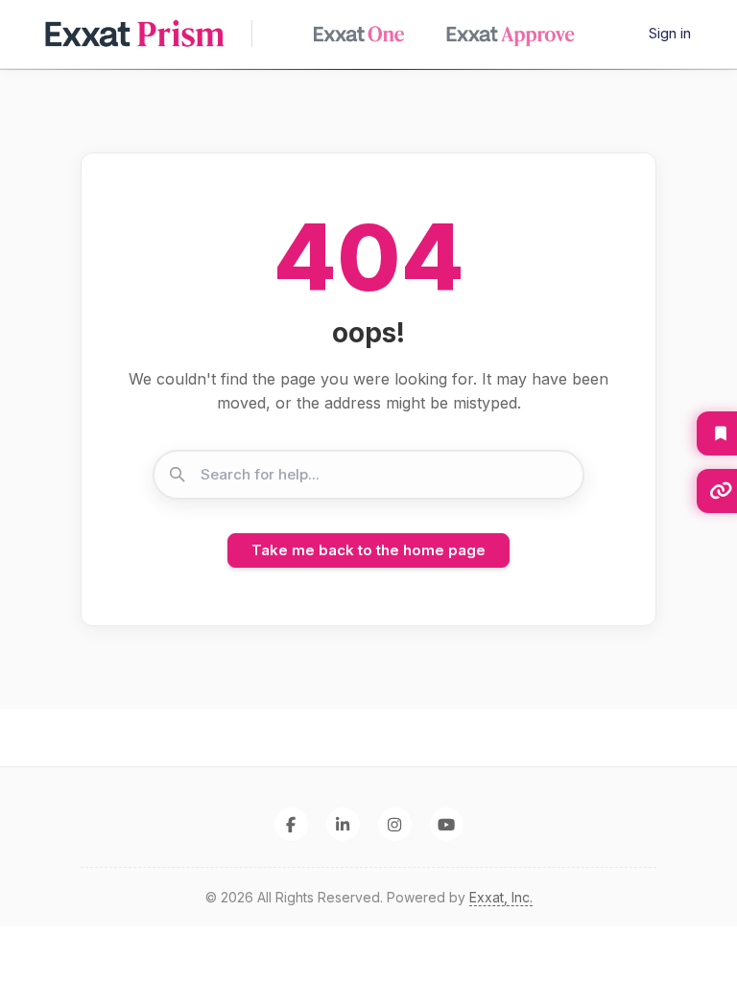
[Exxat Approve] (517, 34)
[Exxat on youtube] (447, 824)
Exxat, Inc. (501, 897)
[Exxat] (144, 34)
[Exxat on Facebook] (291, 824)
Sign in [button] (670, 33)
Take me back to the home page (368, 550)
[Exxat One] (366, 34)
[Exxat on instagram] (395, 824)
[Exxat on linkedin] (343, 824)
